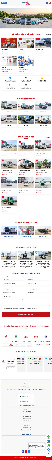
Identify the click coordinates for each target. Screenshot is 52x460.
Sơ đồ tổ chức (26, 414)
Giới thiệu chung (26, 409)
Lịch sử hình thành (27, 411)
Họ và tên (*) (7, 276)
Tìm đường (48, 438)
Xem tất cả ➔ (48, 34)
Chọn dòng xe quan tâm (9, 283)
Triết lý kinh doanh (27, 420)
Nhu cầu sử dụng (32, 283)
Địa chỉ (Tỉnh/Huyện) (8, 289)
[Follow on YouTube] (50, 3)
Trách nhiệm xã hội (26, 427)
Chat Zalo (48, 442)
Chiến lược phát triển (26, 418)
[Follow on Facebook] (47, 3)
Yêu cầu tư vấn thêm (8, 296)
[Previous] (2, 18)
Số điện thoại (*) (32, 276)
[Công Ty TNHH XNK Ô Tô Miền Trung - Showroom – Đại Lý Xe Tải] (26, 2)
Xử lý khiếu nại (26, 425)
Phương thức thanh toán (34, 289)
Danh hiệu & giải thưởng (26, 429)
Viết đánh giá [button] (11, 367)
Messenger (48, 451)
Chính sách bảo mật (26, 423)
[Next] (50, 18)
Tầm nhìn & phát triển (26, 416)
